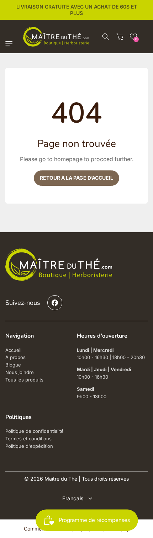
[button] (10, 44)
